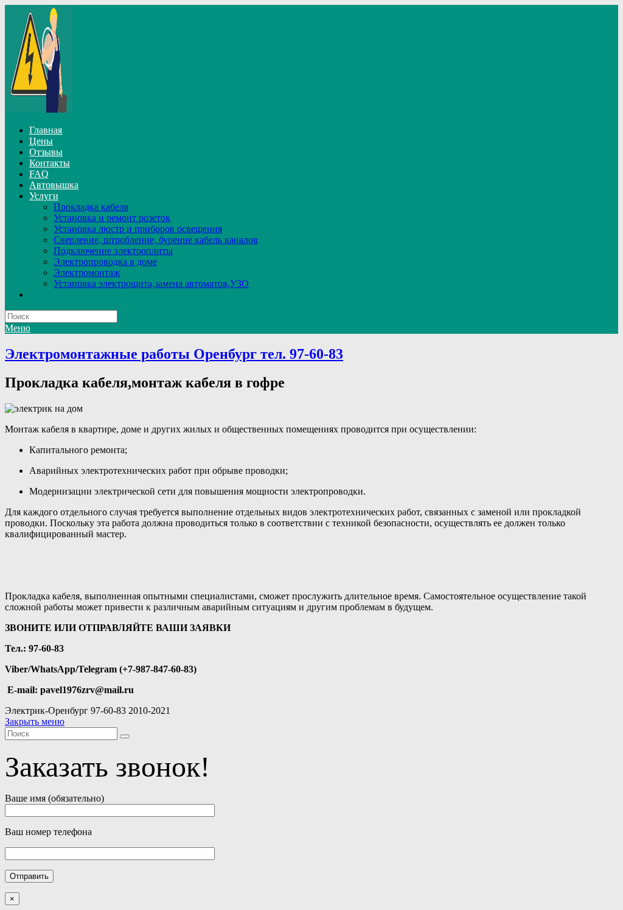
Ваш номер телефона (48, 832)
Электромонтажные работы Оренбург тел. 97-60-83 (174, 354)
